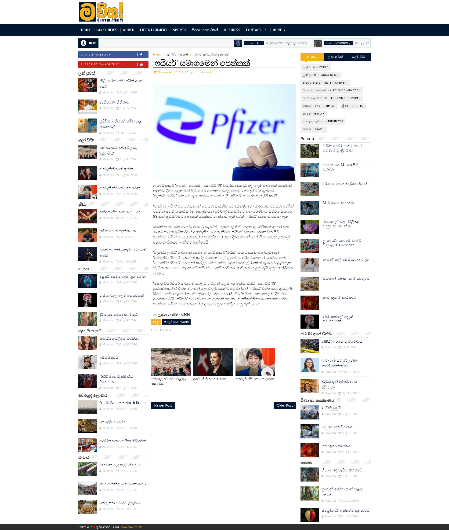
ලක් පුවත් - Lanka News (321, 75)
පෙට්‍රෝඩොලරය (112, 422)
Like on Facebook (96, 54)
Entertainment (153, 30)
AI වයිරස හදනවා (339, 202)
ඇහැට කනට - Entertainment (325, 83)
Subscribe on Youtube (100, 64)
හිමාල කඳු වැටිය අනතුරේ (357, 43)
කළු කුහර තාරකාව (340, 297)
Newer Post (163, 405)
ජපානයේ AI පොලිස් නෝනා (341, 167)
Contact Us (256, 30)
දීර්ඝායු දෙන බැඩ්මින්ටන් (345, 184)
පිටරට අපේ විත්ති (205, 30)
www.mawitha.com (131, 527)
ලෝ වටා (359, 57)
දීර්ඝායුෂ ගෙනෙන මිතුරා (118, 314)
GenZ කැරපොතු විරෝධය (342, 341)
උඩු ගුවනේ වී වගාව (338, 427)
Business (232, 30)
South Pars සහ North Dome (122, 403)
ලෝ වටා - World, (200, 72)
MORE (277, 30)
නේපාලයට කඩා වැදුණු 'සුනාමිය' (168, 381)
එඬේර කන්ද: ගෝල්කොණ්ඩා (122, 484)
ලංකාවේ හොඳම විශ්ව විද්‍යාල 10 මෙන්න (342, 243)
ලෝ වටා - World (177, 54)
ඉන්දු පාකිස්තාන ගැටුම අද (119, 212)
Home (86, 30)
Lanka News (106, 30)
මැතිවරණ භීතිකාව (114, 102)
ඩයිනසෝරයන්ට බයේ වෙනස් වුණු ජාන (343, 148)
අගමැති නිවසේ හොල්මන (120, 188)
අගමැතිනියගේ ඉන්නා (116, 169)
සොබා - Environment (324, 43)
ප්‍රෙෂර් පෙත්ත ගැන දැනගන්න (271, 43)
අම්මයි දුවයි (108, 357)
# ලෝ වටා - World (176, 322)
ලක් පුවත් (335, 57)
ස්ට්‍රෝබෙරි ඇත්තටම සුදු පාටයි (346, 510)
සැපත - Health (239, 43)
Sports (179, 30)
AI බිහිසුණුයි (331, 408)
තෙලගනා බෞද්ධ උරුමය (119, 503)
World (128, 30)
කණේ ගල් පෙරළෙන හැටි (346, 259)
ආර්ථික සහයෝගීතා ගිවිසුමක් (122, 441)
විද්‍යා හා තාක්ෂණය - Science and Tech (332, 90)
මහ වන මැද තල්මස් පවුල (119, 465)
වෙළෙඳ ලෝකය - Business (323, 121)
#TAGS (312, 57)
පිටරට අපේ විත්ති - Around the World (332, 98)
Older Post (285, 405)
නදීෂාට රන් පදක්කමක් (117, 231)
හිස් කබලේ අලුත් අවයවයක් (121, 295)
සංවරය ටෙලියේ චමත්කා (119, 338)
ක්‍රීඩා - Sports (352, 106)
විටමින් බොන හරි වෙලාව (346, 278)
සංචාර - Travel (314, 129)
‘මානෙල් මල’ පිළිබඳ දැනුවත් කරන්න (341, 224)
